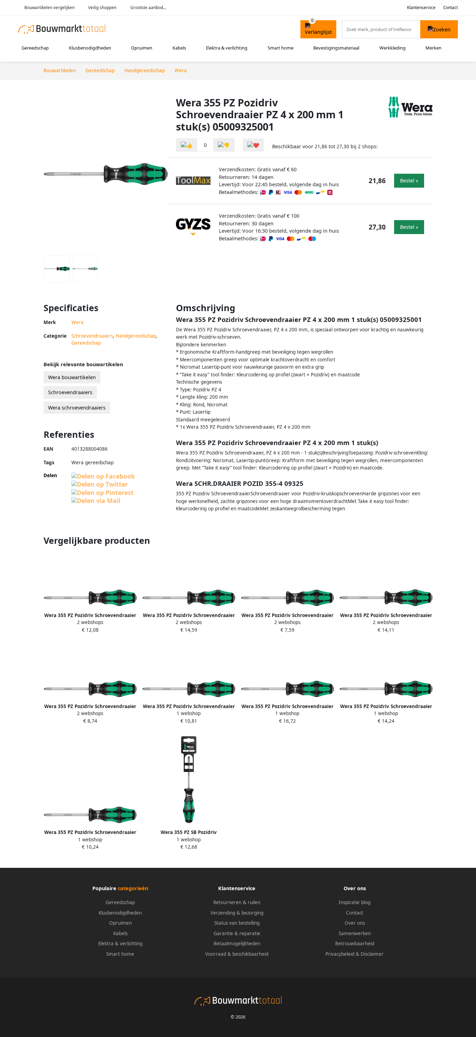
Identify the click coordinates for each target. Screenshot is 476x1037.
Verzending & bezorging (236, 913)
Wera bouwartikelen (72, 377)
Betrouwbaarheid (354, 943)
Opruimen (141, 48)
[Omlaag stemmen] (223, 144)
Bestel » (409, 180)
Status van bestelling (237, 923)
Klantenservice (421, 7)
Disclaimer (372, 954)
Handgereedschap (136, 336)
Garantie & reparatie (237, 933)
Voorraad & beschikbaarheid (236, 954)
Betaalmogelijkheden (237, 943)
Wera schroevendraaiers (77, 407)
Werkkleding (392, 48)
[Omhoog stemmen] (186, 144)
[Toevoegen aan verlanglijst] (253, 144)
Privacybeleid (339, 954)
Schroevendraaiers (92, 336)
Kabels (179, 48)
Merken (433, 48)
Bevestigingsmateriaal (336, 48)
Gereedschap (35, 48)
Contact (450, 7)
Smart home (280, 48)
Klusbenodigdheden (90, 48)
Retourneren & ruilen (236, 902)
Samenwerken (355, 933)
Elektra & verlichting (226, 48)
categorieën (133, 888)
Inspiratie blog (354, 902)
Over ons (355, 923)
